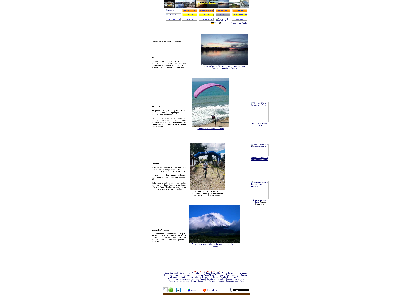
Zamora (244, 275)
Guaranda (235, 273)
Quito (166, 273)
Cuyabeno (211, 279)
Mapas (221, 281)
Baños (215, 277)
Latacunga (178, 275)
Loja (188, 273)
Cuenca (182, 273)
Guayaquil (174, 273)
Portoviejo (226, 273)
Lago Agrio (235, 275)
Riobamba (168, 275)
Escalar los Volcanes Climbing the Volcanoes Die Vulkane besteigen (214, 245)
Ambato (207, 273)
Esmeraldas (215, 273)
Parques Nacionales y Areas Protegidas (183, 279)
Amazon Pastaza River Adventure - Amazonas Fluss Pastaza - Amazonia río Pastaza (224, 67)
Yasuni (203, 279)
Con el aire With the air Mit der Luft (211, 129)
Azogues (243, 273)
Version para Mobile (239, 23)
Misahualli (199, 277)
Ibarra (194, 275)
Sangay (201, 281)
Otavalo (223, 277)
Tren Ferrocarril (211, 281)
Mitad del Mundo (186, 277)
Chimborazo (239, 279)
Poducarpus (173, 281)
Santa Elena (209, 275)
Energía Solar (212, 290)
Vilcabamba (174, 277)
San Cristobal (197, 273)
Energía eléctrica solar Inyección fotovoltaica (259, 159)
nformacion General (235, 277)
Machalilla (221, 279)
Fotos (242, 281)
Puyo (228, 275)
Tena (217, 275)
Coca (222, 275)
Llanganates (184, 281)
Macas (200, 275)
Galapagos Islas (232, 281)
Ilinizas (193, 281)
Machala (187, 275)
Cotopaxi (229, 279)
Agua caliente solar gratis (259, 124)
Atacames (208, 277)
